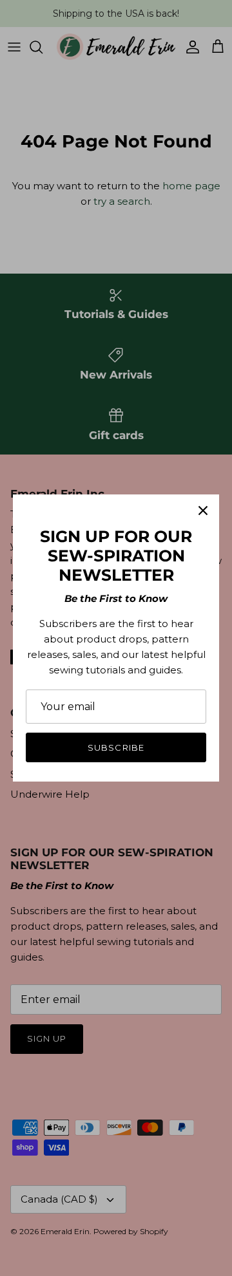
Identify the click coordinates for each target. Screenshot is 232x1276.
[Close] (203, 510)
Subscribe (116, 747)
